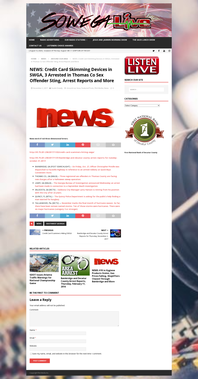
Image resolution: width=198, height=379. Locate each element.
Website (33, 346)
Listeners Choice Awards (60, 45)
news (39, 223)
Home (32, 40)
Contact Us (35, 45)
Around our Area (74, 88)
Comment (34, 309)
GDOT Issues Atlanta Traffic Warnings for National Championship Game (42, 279)
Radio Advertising (49, 40)
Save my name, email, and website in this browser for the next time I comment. (67, 353)
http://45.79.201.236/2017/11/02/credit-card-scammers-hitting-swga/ (62, 152)
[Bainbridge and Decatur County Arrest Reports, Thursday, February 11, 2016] (75, 264)
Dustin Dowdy (57, 88)
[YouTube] (164, 50)
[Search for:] (146, 89)
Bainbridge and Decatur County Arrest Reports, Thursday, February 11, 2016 (73, 282)
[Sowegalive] (99, 35)
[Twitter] (153, 50)
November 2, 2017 (40, 88)
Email (32, 338)
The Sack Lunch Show (144, 40)
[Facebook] (159, 50)
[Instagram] (169, 50)
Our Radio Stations (75, 40)
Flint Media (99, 88)
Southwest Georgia (55, 223)
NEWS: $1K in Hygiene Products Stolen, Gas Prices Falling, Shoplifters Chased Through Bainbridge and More (106, 276)
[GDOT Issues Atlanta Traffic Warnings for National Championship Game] (44, 263)
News (43, 59)
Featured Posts (87, 88)
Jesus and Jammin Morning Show (110, 40)
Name (33, 330)
